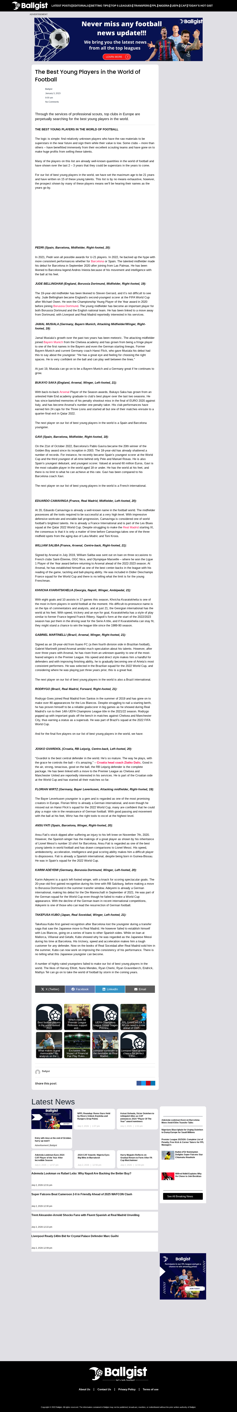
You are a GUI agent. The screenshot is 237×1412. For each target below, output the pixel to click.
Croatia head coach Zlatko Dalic (119, 762)
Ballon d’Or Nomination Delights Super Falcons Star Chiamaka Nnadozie (189, 1155)
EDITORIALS (81, 5)
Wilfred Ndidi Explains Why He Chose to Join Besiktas (188, 1175)
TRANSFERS (142, 5)
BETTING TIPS (100, 5)
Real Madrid (131, 527)
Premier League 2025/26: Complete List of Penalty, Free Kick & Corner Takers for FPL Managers (183, 1142)
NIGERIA (164, 5)
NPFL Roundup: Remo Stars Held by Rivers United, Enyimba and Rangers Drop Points (93, 1116)
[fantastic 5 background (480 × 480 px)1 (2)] (183, 1276)
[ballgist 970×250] (118, 39)
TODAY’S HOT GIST (200, 5)
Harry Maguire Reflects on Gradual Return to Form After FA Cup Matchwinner (136, 1158)
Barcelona (98, 261)
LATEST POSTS (61, 5)
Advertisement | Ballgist (46, 1145)
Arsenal (64, 392)
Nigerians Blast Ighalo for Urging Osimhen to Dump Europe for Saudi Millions (182, 1131)
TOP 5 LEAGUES (121, 5)
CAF (183, 5)
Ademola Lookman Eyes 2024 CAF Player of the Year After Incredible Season (49, 1158)
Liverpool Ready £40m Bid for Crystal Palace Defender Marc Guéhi (74, 1236)
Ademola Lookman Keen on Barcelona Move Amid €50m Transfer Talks (181, 1121)
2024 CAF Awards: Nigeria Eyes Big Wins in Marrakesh (93, 1156)
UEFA (175, 5)
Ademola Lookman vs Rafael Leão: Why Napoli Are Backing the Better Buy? (81, 1173)
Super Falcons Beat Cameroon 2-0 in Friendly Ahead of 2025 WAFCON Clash (81, 1194)
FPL (154, 5)
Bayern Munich (53, 342)
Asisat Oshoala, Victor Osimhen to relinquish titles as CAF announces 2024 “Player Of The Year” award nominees (137, 1117)
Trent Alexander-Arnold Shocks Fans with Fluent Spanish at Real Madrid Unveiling (85, 1215)
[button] (139, 1083)
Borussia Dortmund (65, 306)
